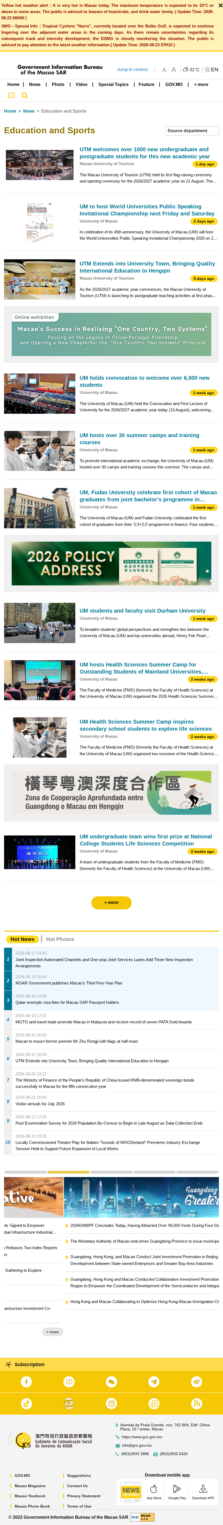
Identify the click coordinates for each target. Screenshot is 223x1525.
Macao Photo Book (32, 1506)
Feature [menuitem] (146, 84)
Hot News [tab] (23, 939)
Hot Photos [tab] (60, 939)
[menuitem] (35, 84)
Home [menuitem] (13, 84)
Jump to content (132, 69)
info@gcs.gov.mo (137, 1445)
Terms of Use (79, 1506)
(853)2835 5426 (174, 1454)
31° (195, 70)
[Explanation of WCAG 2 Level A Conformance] (142, 1517)
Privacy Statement (84, 1496)
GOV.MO (22, 1475)
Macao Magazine (30, 1486)
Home (10, 111)
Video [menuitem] (82, 84)
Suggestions (79, 1475)
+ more (208, 1318)
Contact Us (77, 1486)
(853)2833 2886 (135, 1454)
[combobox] (192, 131)
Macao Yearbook (30, 1496)
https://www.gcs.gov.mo (142, 1437)
